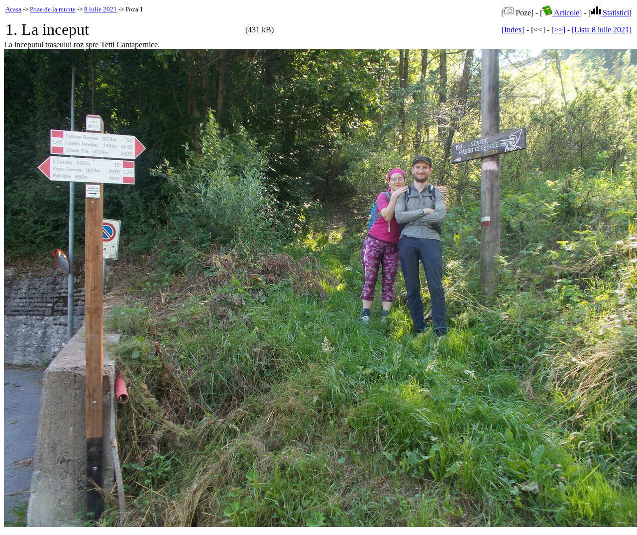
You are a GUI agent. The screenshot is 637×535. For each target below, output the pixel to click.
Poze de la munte (53, 9)
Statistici (615, 12)
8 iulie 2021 (100, 9)
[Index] (513, 29)
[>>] (558, 29)
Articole (565, 12)
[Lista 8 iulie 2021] (602, 29)
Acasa (13, 9)
